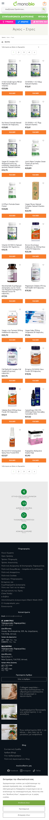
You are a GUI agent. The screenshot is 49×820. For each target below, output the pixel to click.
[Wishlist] (20, 61)
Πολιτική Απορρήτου (10, 572)
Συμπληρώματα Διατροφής (18, 17)
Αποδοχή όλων (24, 803)
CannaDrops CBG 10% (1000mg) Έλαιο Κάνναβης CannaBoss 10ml (35, 412)
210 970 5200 (7, 625)
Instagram (27, 771)
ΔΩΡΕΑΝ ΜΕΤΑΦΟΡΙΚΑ (24, 508)
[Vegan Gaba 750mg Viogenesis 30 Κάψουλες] (35, 317)
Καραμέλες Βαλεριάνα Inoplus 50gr (33, 452)
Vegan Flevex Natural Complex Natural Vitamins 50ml (34, 206)
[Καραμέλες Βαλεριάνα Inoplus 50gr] (35, 437)
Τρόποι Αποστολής (9, 562)
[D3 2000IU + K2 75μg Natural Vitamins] (35, 109)
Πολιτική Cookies (9, 576)
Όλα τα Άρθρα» (24, 679)
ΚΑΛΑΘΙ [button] (12, 132)
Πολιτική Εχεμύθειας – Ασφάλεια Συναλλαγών (22, 569)
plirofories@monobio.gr (14, 616)
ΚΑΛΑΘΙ (12, 93)
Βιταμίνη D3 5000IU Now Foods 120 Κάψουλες (34, 370)
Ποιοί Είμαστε (7, 553)
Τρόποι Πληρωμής (9, 559)
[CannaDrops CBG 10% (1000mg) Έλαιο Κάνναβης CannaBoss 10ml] (35, 396)
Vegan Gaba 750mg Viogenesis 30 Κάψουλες (34, 331)
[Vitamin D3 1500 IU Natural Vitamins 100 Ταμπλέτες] (12, 231)
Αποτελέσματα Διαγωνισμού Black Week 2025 (21, 600)
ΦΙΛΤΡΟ (7, 42)
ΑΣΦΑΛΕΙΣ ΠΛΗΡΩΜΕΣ (24, 532)
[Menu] (5, 3)
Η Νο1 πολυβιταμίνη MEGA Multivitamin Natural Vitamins (12, 84)
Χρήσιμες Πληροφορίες (12, 579)
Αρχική (3, 37)
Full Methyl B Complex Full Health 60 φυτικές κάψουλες (11, 371)
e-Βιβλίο (5, 597)
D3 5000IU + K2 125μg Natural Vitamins (33, 83)
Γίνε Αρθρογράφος (12, 756)
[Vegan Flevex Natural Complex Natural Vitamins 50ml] (35, 190)
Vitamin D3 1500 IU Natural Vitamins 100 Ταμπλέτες (11, 246)
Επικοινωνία (6, 606)
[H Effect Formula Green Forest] (12, 190)
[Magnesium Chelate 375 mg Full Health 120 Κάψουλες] (35, 272)
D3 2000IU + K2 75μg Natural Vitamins (33, 124)
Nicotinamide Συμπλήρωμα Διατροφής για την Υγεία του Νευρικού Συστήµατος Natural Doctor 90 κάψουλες (11, 289)
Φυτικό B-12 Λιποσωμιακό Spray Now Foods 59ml (11, 452)
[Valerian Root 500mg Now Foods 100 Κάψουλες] (12, 396)
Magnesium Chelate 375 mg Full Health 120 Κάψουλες (35, 287)
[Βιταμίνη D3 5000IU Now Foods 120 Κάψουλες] (35, 356)
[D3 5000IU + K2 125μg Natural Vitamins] (35, 68)
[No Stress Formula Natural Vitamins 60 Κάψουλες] (12, 109)
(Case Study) (12, 592)
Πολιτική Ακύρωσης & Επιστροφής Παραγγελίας (22, 566)
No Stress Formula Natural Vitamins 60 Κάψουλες (11, 124)
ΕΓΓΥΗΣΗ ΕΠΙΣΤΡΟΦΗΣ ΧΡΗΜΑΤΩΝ (24, 497)
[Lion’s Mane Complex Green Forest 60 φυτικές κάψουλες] (35, 148)
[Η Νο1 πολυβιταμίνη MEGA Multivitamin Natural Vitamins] (12, 68)
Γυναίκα (9, 22)
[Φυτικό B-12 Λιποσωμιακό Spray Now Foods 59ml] (12, 437)
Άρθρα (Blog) (10, 752)
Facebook (14, 771)
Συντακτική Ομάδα (12, 749)
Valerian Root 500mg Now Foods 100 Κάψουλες (11, 411)
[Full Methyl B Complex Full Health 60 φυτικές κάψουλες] (12, 356)
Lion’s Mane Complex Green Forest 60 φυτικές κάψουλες (35, 163)
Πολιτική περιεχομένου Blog (17, 759)
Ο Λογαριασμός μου (10, 603)
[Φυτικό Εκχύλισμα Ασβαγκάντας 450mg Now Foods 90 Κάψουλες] (35, 231)
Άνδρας (24, 22)
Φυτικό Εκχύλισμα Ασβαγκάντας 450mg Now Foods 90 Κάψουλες (35, 247)
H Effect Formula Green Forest (10, 205)
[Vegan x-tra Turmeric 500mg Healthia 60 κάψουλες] (12, 317)
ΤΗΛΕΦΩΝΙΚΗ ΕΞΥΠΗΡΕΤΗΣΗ (24, 520)
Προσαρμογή (24, 809)
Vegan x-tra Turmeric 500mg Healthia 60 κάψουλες (12, 331)
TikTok (38, 771)
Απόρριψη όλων (24, 815)
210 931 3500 (7, 651)
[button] (44, 3)
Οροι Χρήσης (7, 556)
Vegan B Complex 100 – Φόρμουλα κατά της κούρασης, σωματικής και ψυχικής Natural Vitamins (11, 164)
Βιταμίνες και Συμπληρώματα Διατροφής (13, 584)
